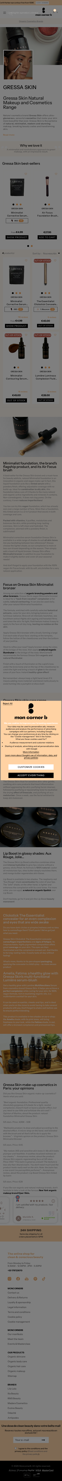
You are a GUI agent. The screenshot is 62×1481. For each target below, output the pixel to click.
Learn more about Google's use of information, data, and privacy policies (31, 756)
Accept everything (31, 775)
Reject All (7, 703)
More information (31, 752)
